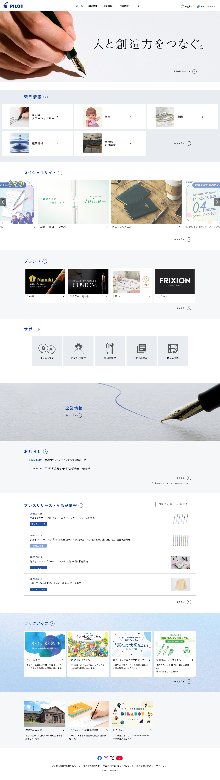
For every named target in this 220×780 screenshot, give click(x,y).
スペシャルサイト (40, 172)
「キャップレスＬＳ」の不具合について (172, 483)
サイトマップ (162, 765)
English (188, 6)
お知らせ (33, 451)
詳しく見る (71, 415)
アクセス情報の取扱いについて (66, 765)
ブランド (32, 261)
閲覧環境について (144, 765)
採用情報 (124, 6)
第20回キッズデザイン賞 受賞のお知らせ (65, 459)
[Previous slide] (3, 202)
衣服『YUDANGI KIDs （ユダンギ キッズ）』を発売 (55, 583)
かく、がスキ (207, 6)
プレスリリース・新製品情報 (50, 505)
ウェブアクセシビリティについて (118, 765)
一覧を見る (179, 143)
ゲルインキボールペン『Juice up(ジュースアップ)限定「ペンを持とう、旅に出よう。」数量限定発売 (80, 539)
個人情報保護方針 (91, 765)
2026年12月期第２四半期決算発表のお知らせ (67, 468)
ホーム (79, 6)
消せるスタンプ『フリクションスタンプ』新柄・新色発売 (59, 561)
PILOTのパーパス (182, 71)
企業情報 (107, 6)
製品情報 (93, 6)
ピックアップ (36, 623)
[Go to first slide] (217, 202)
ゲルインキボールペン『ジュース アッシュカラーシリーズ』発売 (62, 517)
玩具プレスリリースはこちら (173, 504)
